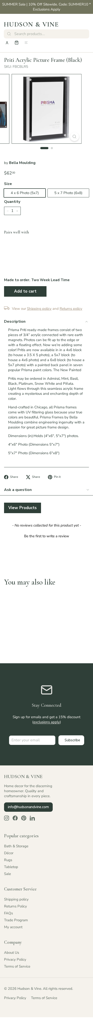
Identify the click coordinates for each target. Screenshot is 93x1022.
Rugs (8, 860)
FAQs (8, 913)
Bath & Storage (16, 846)
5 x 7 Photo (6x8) (68, 192)
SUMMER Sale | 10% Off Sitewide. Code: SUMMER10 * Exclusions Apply (46, 7)
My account (13, 927)
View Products (22, 508)
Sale (7, 873)
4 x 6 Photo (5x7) (25, 192)
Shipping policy (16, 899)
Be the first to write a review (46, 536)
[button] (46, 535)
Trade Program (16, 920)
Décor (8, 853)
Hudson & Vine (31, 24)
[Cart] (16, 42)
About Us (11, 952)
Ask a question (18, 489)
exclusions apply (46, 722)
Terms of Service (17, 966)
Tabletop (11, 866)
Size (8, 183)
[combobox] (46, 33)
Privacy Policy (15, 959)
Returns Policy (15, 906)
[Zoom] (74, 136)
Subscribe (72, 740)
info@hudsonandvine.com (28, 807)
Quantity (12, 201)
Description (15, 321)
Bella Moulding (22, 162)
